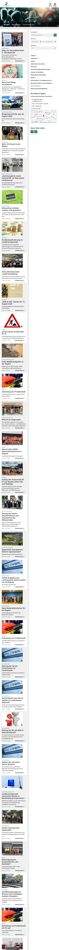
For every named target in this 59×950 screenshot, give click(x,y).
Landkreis (33, 55)
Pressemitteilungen (36, 86)
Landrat (33, 61)
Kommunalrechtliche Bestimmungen (40, 69)
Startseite (7, 24)
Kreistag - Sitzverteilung (37, 72)
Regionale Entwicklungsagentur (39, 88)
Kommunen (34, 66)
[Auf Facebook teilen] (32, 131)
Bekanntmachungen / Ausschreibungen (41, 83)
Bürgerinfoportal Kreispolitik (38, 75)
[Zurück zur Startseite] (6, 4)
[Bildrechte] (57, 25)
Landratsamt (34, 58)
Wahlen (33, 77)
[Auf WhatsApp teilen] (35, 131)
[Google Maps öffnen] (44, 116)
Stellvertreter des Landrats (38, 64)
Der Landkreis (16, 24)
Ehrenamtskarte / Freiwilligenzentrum (41, 80)
